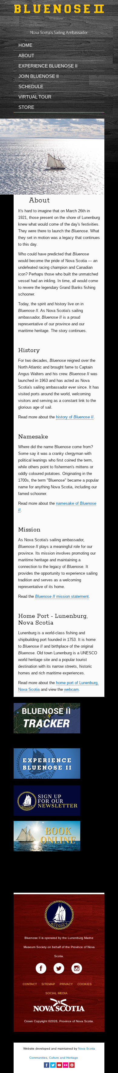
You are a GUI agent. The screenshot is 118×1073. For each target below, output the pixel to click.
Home (25, 45)
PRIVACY (66, 984)
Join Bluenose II (38, 76)
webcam (71, 689)
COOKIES (84, 984)
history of (74, 417)
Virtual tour (34, 96)
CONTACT (30, 984)
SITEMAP (48, 984)
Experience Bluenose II (47, 65)
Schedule (30, 86)
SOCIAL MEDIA (56, 993)
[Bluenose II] (59, 14)
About (26, 55)
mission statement (62, 596)
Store (26, 107)
